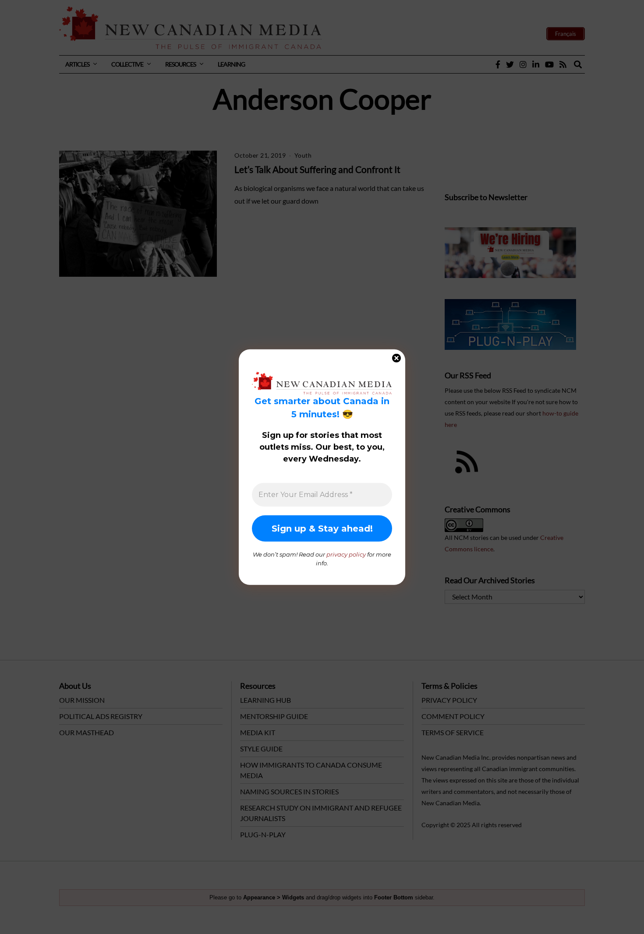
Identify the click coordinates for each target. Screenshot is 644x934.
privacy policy (346, 554)
